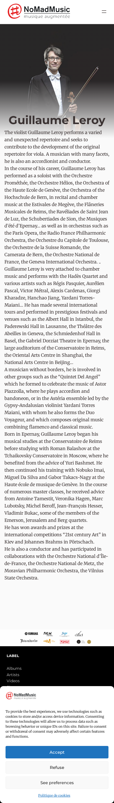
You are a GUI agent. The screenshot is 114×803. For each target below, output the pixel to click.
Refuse (57, 767)
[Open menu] (104, 11)
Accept (57, 752)
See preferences (57, 782)
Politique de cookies (54, 795)
